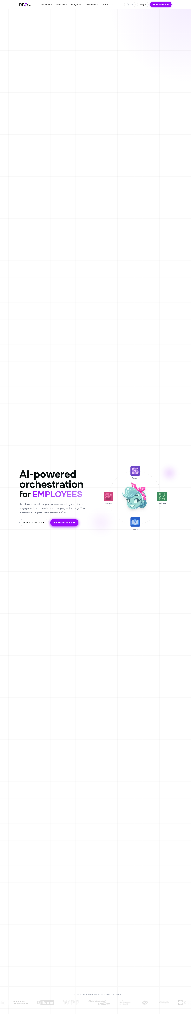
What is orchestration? (34, 522)
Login (143, 4)
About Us (107, 4)
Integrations (77, 4)
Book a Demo (159, 4)
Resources (91, 4)
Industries (45, 4)
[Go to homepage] (24, 4)
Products (60, 4)
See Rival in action (63, 522)
